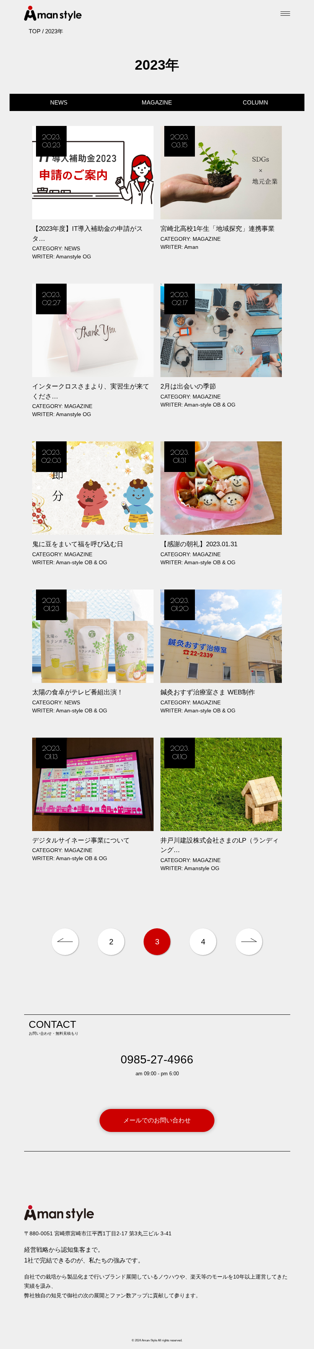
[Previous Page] (65, 941)
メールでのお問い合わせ (157, 1120)
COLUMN (255, 102)
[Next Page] (249, 941)
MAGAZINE (157, 102)
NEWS (58, 102)
